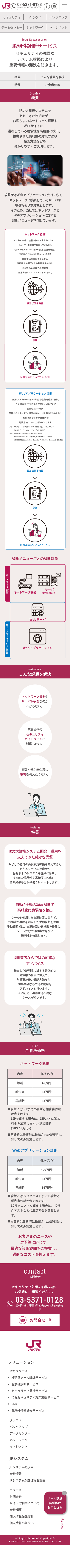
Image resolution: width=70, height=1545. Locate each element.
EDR (14, 1404)
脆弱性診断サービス (25, 1384)
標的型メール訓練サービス (29, 1377)
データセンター (11, 27)
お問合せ (16, 1496)
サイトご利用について (25, 1503)
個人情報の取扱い (22, 1523)
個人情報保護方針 (22, 1516)
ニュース (16, 1490)
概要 (18, 77)
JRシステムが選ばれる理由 (27, 1480)
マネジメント (58, 27)
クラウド (35, 17)
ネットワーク (35, 27)
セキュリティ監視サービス (29, 1391)
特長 (18, 85)
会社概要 (16, 1509)
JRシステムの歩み (21, 1467)
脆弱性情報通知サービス (28, 1410)
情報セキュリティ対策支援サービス (35, 1397)
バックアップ (58, 17)
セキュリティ (12, 17)
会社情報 (16, 1473)
